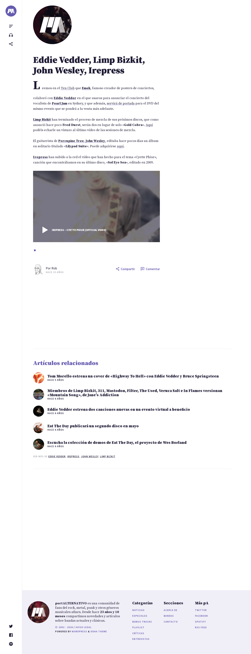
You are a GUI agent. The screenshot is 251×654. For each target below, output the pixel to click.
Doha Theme (99, 631)
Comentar (153, 269)
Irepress (73, 456)
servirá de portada (121, 103)
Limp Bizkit (107, 456)
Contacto (171, 621)
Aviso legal (84, 627)
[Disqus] (96, 526)
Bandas (169, 615)
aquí (120, 146)
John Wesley (89, 456)
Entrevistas (141, 639)
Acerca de (170, 610)
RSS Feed (201, 627)
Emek (86, 88)
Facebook (201, 615)
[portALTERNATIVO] (11, 11)
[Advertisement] (139, 312)
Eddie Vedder (57, 456)
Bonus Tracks (142, 621)
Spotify (200, 621)
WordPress (79, 631)
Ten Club (68, 88)
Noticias (138, 610)
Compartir (128, 269)
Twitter (201, 610)
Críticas (138, 633)
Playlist (138, 627)
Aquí (149, 125)
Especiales (139, 615)
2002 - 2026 (65, 627)
